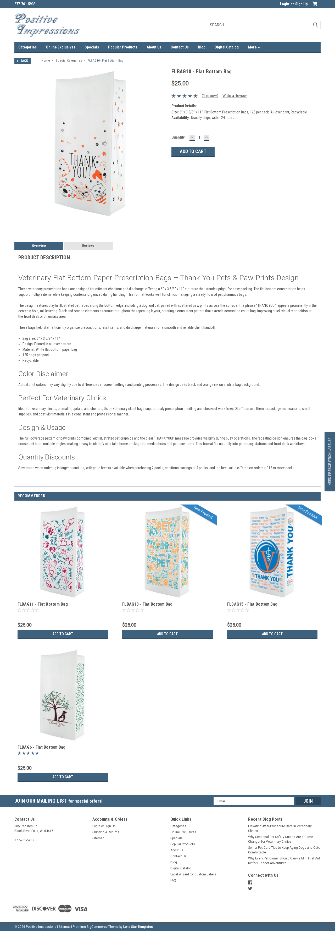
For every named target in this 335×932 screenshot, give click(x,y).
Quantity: (178, 137)
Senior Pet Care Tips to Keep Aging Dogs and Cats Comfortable (284, 850)
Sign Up (301, 4)
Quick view (62, 596)
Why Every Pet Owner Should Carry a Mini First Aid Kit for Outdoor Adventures (284, 861)
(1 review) (210, 96)
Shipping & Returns (105, 832)
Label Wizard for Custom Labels (193, 874)
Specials (92, 47)
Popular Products (122, 47)
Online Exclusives (60, 47)
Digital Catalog (227, 47)
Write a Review (234, 96)
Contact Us (180, 47)
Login (284, 4)
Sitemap (98, 838)
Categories (27, 47)
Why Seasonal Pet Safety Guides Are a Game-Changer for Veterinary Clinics (281, 839)
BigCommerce (97, 927)
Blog (201, 47)
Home (45, 60)
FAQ (173, 880)
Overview (39, 246)
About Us (154, 47)
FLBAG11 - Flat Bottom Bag (43, 604)
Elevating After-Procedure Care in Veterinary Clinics (280, 828)
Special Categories (69, 60)
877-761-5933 (24, 4)
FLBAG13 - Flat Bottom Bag (147, 604)
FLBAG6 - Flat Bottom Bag (42, 747)
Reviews (88, 246)
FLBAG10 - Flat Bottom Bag (106, 60)
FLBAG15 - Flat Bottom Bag (252, 604)
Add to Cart (62, 634)
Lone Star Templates (138, 927)
